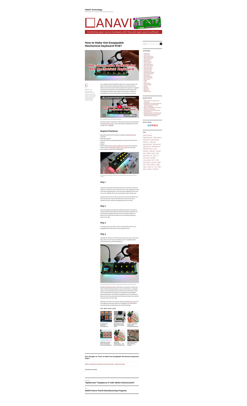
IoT (157, 155)
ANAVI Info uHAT (147, 63)
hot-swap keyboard (92, 95)
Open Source (91, 92)
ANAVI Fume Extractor (148, 56)
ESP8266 (148, 153)
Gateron (90, 94)
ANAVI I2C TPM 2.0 (148, 61)
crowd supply (158, 151)
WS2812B (149, 169)
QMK (148, 164)
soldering (149, 166)
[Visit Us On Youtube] (155, 125)
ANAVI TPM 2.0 (147, 79)
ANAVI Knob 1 (146, 142)
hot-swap (86, 95)
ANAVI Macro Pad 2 (148, 69)
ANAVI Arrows (147, 53)
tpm (153, 166)
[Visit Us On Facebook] (150, 125)
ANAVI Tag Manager (148, 76)
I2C (151, 155)
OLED (157, 160)
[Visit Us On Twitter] (148, 125)
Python (144, 164)
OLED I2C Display (146, 162)
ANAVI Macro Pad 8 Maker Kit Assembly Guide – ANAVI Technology (107, 364)
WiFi (156, 166)
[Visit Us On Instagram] (152, 125)
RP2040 (157, 164)
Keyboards (87, 92)
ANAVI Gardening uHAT (149, 57)
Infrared (154, 155)
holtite (94, 94)
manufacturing (152, 157)
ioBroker (145, 86)
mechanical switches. (89, 100)
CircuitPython (145, 151)
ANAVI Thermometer (148, 78)
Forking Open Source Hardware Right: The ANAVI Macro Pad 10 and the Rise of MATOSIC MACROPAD (152, 105)
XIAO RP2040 (155, 169)
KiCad (144, 157)
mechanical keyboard (89, 98)
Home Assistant (147, 83)
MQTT (153, 160)
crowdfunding (152, 151)
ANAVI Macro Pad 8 (109, 123)
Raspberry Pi (146, 90)
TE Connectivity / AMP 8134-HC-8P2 (118, 145)
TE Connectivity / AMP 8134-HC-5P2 (116, 147)
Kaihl (93, 97)
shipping (144, 166)
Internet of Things (147, 84)
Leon (86, 87)
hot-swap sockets (88, 97)
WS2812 (144, 169)
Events (145, 82)
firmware (153, 153)
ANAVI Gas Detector (148, 59)
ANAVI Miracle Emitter (148, 73)
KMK (148, 157)
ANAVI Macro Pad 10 (148, 67)
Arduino (145, 80)
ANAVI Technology (93, 10)
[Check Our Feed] (157, 125)
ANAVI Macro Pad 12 (148, 68)
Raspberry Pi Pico (147, 91)
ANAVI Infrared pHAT (148, 64)
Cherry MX (87, 94)
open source (153, 162)
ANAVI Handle (147, 60)
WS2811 (159, 166)
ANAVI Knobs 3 (153, 142)
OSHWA (158, 162)
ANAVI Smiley (146, 75)
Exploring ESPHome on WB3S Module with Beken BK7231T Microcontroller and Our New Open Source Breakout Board (152, 114)
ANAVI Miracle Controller (149, 72)
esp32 (144, 153)
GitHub (157, 153)
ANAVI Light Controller (148, 65)
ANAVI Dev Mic (147, 54)
